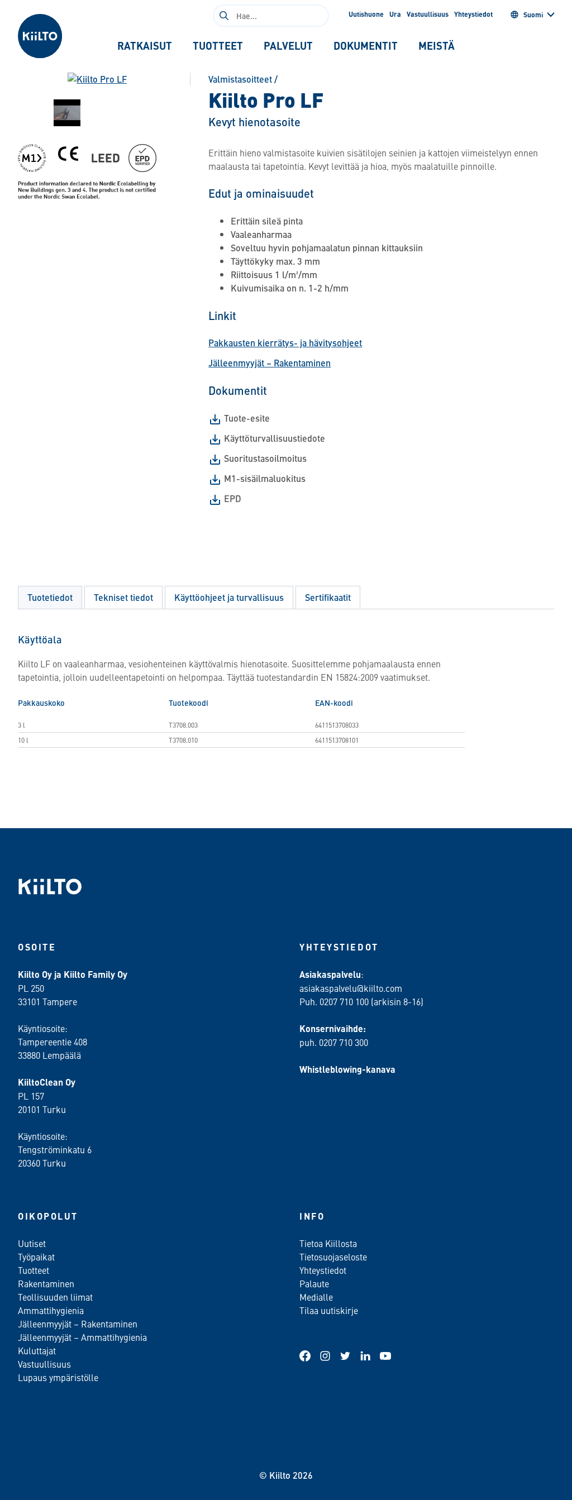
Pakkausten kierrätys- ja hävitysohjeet (285, 342)
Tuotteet (33, 1270)
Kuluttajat (37, 1350)
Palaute (314, 1283)
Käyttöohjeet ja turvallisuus (229, 597)
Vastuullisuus (428, 14)
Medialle (317, 1297)
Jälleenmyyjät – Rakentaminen (269, 362)
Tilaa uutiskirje (328, 1310)
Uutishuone (366, 14)
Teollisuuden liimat (55, 1297)
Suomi (533, 14)
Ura (395, 14)
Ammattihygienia (51, 1310)
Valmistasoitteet (240, 79)
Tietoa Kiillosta (328, 1243)
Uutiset (32, 1243)
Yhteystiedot (473, 14)
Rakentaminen (46, 1283)
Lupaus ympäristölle (58, 1377)
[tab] (145, 45)
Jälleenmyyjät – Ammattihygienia (82, 1337)
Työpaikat (36, 1256)
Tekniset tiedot (123, 597)
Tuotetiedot (50, 597)
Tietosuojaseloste (333, 1256)
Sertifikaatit (328, 597)
